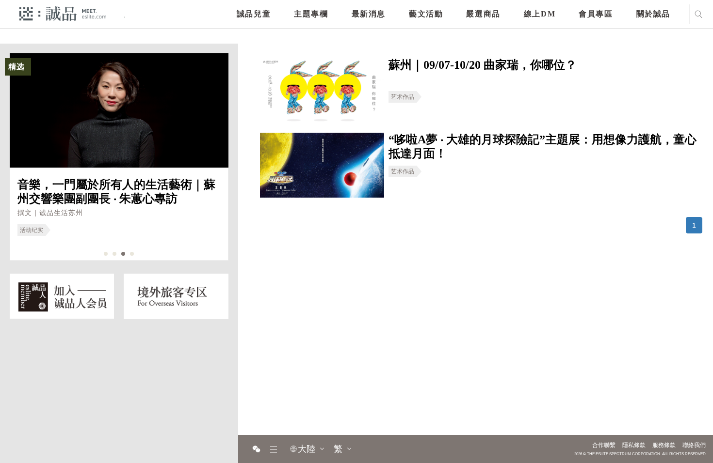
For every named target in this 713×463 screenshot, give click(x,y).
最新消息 (369, 14)
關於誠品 (653, 14)
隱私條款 (634, 445)
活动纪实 (31, 230)
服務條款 (664, 445)
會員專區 (596, 14)
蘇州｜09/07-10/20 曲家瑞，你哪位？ (483, 65)
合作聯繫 (604, 445)
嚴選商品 (483, 14)
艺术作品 (402, 96)
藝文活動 (426, 14)
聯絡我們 (694, 445)
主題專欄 (311, 14)
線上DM (539, 14)
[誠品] (62, 13)
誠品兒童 (254, 14)
